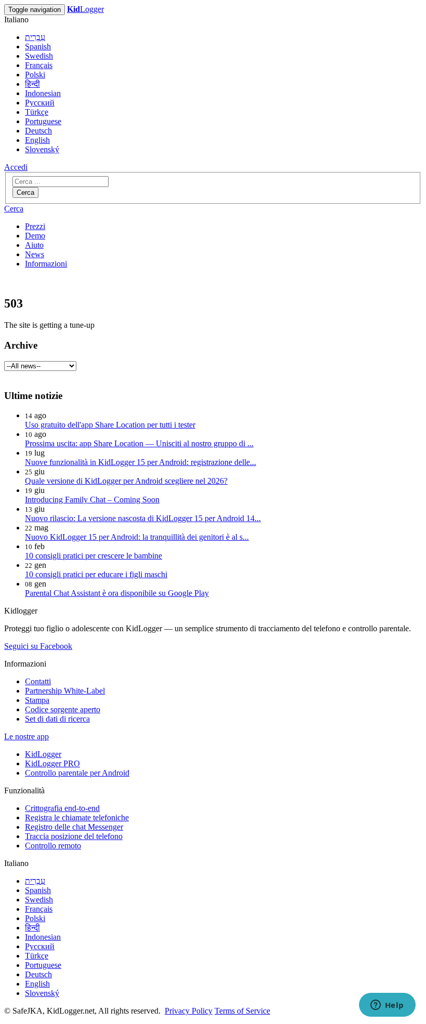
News (34, 254)
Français (38, 65)
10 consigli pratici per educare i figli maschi (96, 574)
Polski (35, 74)
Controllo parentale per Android (77, 772)
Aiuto (34, 245)
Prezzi (35, 226)
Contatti (38, 681)
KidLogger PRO (52, 763)
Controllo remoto (53, 845)
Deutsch (38, 130)
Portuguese (43, 121)
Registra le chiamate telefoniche (77, 817)
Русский (40, 102)
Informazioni (46, 263)
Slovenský (42, 149)
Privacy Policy (188, 1010)
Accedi (16, 167)
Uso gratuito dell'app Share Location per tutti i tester (110, 424)
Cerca (25, 192)
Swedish (39, 55)
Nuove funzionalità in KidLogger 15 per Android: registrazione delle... (140, 462)
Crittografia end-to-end (62, 808)
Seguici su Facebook (38, 646)
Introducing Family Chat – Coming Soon (92, 499)
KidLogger (43, 754)
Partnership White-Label (65, 690)
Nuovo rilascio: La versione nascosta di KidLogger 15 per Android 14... (143, 518)
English (37, 140)
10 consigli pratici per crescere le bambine (93, 555)
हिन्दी (32, 83)
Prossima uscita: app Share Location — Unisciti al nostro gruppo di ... (139, 443)
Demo (35, 235)
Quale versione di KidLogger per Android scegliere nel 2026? (126, 480)
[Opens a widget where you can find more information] (387, 1006)
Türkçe (36, 112)
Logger (85, 9)
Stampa (37, 700)
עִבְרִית (35, 37)
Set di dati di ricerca (57, 718)
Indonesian (43, 93)
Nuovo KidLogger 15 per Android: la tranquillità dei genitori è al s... (137, 537)
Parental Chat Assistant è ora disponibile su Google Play (117, 593)
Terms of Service (242, 1010)
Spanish (38, 46)
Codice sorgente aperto (62, 709)
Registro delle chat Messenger (74, 826)
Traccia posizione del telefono (74, 836)
